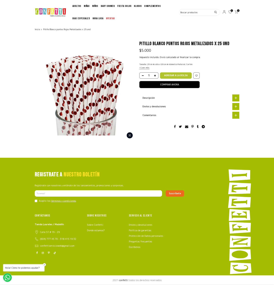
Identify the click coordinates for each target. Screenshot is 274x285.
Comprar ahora (169, 84)
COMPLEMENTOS (152, 6)
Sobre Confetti (95, 224)
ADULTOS (76, 6)
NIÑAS (87, 6)
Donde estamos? (96, 230)
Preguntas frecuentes (140, 241)
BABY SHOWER (108, 6)
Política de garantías (140, 230)
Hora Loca (98, 18)
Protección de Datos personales (146, 235)
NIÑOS (95, 6)
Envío (163, 57)
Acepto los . (57, 200)
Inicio (37, 29)
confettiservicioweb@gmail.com (57, 245)
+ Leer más (144, 67)
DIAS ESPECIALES (81, 18)
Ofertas (110, 18)
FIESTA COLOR (124, 6)
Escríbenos (134, 247)
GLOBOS (138, 6)
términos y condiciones (63, 200)
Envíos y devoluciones (140, 224)
